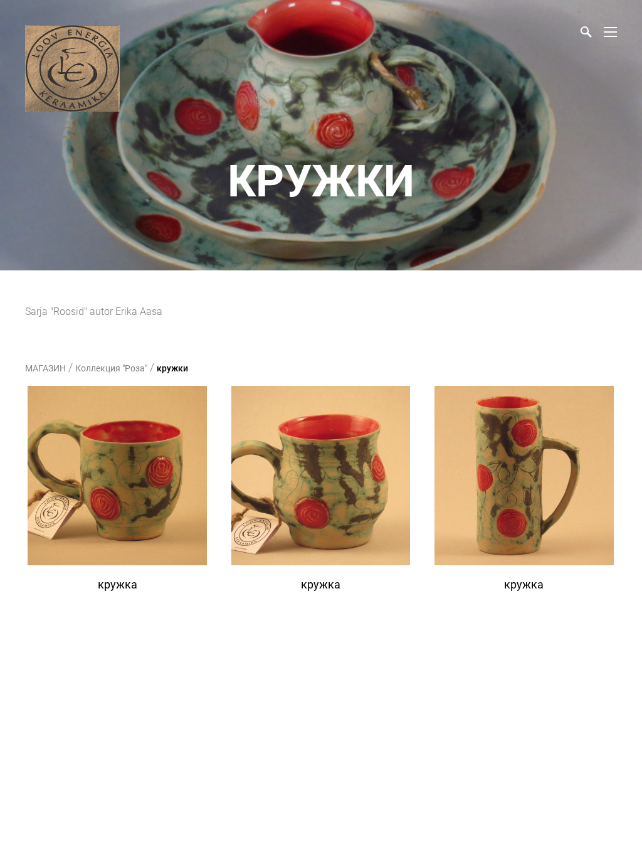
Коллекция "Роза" (111, 368)
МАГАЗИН (45, 368)
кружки (172, 368)
